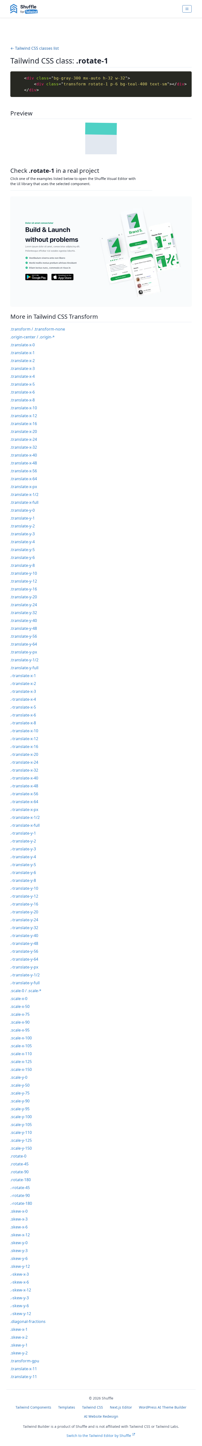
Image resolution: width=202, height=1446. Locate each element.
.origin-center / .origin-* (32, 337)
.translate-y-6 (22, 557)
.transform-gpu (24, 1361)
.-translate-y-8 (23, 880)
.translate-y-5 (22, 549)
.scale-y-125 (21, 1140)
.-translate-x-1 (23, 675)
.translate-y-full (24, 667)
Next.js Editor (121, 1407)
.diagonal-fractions (28, 1321)
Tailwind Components (33, 1407)
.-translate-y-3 (23, 849)
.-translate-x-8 (23, 723)
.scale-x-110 (21, 1053)
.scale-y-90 (20, 1101)
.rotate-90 (19, 1172)
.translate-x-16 (23, 423)
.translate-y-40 (23, 620)
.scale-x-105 (21, 1046)
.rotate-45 (19, 1164)
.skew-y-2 (19, 1353)
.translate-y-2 (22, 526)
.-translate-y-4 (23, 856)
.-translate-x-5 (23, 707)
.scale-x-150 (21, 1069)
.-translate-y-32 (24, 927)
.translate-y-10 (23, 573)
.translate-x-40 (23, 455)
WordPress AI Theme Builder (162, 1407)
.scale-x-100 (21, 1038)
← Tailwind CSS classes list (34, 48)
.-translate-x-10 (24, 730)
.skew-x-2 (19, 1337)
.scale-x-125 (21, 1061)
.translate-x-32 (23, 447)
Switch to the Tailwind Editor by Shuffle (99, 1435)
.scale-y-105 (21, 1124)
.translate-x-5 (22, 384)
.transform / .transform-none (37, 329)
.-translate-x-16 (24, 746)
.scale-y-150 (21, 1148)
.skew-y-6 (19, 1258)
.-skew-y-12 (20, 1313)
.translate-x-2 (22, 360)
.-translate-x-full (25, 825)
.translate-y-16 (23, 589)
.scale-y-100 (21, 1116)
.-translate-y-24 (24, 919)
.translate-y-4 (22, 541)
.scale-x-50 (20, 1006)
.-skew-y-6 (19, 1305)
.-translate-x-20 (24, 754)
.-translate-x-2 (23, 683)
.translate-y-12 (23, 581)
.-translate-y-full (25, 982)
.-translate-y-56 (24, 951)
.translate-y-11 (23, 1376)
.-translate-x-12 (24, 738)
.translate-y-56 (23, 636)
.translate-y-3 (22, 534)
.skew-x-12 (20, 1235)
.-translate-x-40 (24, 778)
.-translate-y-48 (24, 943)
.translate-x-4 (22, 376)
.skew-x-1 (19, 1329)
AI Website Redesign (101, 1416)
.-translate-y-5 (23, 864)
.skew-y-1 (19, 1345)
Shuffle (107, 1398)
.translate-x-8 (22, 400)
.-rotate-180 (21, 1203)
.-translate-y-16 (24, 904)
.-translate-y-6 (23, 872)
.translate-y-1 (22, 518)
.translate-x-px (23, 486)
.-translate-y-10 (24, 888)
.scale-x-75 (20, 1014)
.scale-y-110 (21, 1132)
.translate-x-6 (22, 392)
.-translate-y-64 (24, 959)
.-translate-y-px (24, 967)
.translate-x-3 (22, 368)
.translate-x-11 (23, 1368)
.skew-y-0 (19, 1242)
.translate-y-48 (23, 628)
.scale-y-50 (20, 1085)
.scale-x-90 (20, 1022)
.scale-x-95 (20, 1030)
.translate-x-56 (23, 471)
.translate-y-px (23, 652)
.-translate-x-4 (23, 699)
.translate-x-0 (22, 345)
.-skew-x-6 (19, 1282)
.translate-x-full (24, 502)
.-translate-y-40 (24, 935)
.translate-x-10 (23, 408)
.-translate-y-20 (24, 912)
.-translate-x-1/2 (25, 817)
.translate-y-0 (22, 510)
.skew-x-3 (19, 1219)
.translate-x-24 (23, 439)
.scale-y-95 (20, 1109)
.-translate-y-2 (23, 841)
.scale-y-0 (18, 1077)
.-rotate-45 (20, 1187)
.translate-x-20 (23, 431)
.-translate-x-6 (23, 715)
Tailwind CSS (92, 1407)
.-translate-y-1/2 (25, 975)
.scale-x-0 (18, 998)
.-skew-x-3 (19, 1274)
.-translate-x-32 (24, 770)
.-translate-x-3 (23, 691)
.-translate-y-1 (23, 833)
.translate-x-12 (23, 415)
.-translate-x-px (24, 809)
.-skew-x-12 (20, 1290)
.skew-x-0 (19, 1211)
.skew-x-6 (19, 1227)
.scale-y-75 (20, 1093)
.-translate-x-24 (24, 762)
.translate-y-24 (23, 604)
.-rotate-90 (20, 1195)
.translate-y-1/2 (24, 660)
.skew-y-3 (19, 1250)
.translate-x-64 (23, 478)
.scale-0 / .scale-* (25, 990)
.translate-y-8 (22, 565)
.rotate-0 (18, 1156)
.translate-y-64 (23, 644)
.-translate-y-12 (24, 896)
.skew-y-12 (20, 1266)
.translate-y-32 (23, 612)
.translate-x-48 (23, 463)
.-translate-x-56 (24, 793)
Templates (66, 1407)
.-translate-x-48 (24, 786)
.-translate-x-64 (24, 801)
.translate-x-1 (22, 352)
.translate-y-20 (23, 597)
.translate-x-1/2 (24, 494)
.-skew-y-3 (19, 1298)
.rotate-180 (20, 1179)
